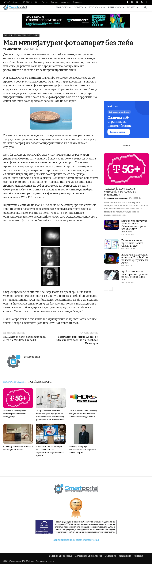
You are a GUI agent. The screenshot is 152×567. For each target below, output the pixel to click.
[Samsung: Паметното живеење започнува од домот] (18, 434)
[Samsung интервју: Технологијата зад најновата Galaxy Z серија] (83, 434)
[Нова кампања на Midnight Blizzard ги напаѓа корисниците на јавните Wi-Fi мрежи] (50, 434)
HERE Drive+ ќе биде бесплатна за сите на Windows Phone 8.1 (24, 338)
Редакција (77, 2)
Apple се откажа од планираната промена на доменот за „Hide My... (134, 275)
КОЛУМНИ (95, 7)
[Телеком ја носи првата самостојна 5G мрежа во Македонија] (18, 398)
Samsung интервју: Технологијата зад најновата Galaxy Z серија (82, 450)
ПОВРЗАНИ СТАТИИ (14, 381)
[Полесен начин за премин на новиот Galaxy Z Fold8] (111, 244)
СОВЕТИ (79, 7)
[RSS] (142, 2)
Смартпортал (14, 49)
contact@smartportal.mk (86, 540)
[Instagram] (132, 2)
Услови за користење (60, 556)
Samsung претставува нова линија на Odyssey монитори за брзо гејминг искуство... (134, 226)
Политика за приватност (88, 556)
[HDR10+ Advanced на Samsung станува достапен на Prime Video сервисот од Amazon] (83, 398)
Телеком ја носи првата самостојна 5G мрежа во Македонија (15, 414)
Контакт (54, 2)
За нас (45, 2)
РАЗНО (131, 7)
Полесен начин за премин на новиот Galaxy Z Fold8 (132, 243)
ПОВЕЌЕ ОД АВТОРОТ (40, 381)
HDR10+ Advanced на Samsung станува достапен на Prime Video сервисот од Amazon (83, 414)
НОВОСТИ (62, 7)
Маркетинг (65, 2)
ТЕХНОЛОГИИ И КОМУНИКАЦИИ (26, 35)
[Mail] (137, 2)
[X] (146, 2)
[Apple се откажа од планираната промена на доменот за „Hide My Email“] (111, 275)
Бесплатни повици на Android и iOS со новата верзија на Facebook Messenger (77, 340)
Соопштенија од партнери (116, 198)
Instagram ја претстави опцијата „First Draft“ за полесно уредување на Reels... (134, 258)
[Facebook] (127, 2)
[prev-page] (5, 461)
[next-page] (10, 461)
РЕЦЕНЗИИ (115, 7)
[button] (145, 8)
